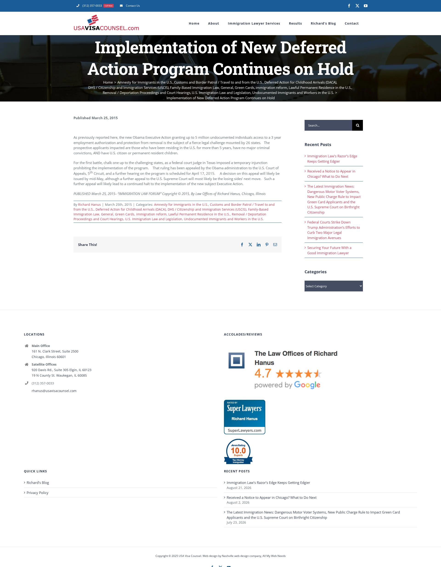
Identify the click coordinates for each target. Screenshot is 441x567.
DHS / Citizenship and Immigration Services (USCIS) (207, 209)
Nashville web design (235, 556)
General (107, 214)
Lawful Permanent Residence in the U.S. (199, 214)
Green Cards (124, 214)
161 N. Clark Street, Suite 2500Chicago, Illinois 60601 (55, 354)
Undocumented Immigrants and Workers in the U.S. (224, 219)
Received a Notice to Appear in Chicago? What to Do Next (272, 497)
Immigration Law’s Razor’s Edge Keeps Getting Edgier (268, 482)
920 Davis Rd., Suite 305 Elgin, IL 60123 (61, 370)
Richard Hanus (89, 204)
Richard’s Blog (38, 482)
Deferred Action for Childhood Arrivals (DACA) (131, 209)
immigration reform (151, 214)
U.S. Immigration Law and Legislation (153, 219)
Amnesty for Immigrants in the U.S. (181, 204)
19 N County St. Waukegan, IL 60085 (59, 375)
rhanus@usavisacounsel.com (54, 391)
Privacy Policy (37, 492)
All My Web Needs (274, 556)
